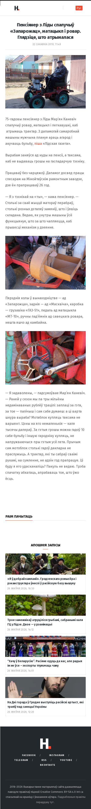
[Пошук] (66, 7)
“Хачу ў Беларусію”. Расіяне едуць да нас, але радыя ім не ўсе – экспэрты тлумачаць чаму (44, 663)
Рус (79, 8)
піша (38, 144)
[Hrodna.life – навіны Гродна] (17, 8)
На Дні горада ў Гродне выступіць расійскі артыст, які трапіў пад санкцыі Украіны (45, 705)
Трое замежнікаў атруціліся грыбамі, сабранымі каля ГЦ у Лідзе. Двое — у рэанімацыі (45, 622)
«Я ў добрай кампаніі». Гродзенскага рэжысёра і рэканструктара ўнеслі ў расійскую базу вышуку (41, 581)
